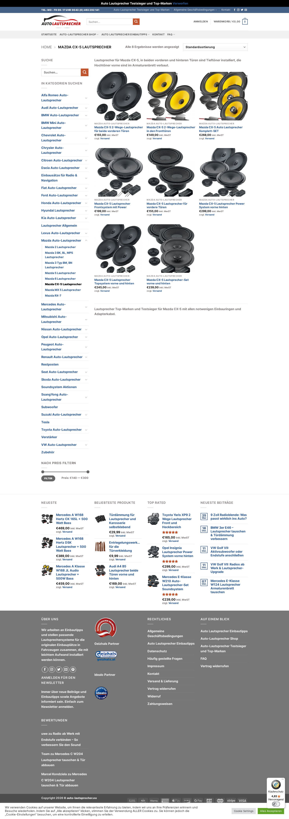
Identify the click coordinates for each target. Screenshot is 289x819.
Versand (105, 138)
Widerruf (154, 696)
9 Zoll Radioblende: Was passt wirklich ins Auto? (229, 516)
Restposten (50, 364)
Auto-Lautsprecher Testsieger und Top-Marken (141, 9)
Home (46, 47)
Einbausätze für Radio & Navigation (59, 177)
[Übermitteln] (136, 21)
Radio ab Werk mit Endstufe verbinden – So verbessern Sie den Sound (61, 739)
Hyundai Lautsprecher (58, 210)
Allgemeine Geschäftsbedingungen (194, 9)
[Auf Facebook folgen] (234, 10)
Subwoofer (49, 407)
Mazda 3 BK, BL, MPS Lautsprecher (59, 255)
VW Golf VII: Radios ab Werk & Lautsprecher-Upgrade (227, 568)
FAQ (169, 34)
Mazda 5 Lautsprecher (60, 273)
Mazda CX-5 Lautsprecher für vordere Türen (167, 205)
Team (45, 754)
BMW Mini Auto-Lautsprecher (53, 125)
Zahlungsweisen (159, 704)
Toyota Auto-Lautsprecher (61, 429)
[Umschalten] (86, 97)
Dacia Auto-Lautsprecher (60, 168)
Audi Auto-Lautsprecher (59, 108)
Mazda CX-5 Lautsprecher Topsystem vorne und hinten (114, 281)
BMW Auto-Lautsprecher (60, 115)
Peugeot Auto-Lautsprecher (52, 347)
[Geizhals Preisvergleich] (106, 659)
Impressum (155, 666)
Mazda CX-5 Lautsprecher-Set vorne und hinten (168, 281)
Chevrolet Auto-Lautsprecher (53, 137)
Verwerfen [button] (180, 3)
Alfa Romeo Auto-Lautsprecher (54, 97)
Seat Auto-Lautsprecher (59, 372)
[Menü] (282, 780)
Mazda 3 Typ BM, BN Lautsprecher (58, 265)
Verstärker (49, 437)
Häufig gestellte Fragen (164, 659)
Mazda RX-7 (53, 295)
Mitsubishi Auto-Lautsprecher (54, 319)
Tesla (45, 422)
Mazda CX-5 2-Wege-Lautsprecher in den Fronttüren (171, 129)
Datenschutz (157, 651)
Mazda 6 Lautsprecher (60, 278)
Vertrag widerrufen (161, 689)
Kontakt (225, 9)
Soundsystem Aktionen (59, 387)
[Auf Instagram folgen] (238, 10)
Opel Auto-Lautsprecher (59, 337)
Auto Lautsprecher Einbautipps (124, 34)
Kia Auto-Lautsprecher (58, 218)
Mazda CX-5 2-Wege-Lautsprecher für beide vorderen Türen (118, 129)
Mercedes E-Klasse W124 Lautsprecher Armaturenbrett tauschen (225, 586)
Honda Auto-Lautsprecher (61, 203)
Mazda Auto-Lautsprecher (61, 240)
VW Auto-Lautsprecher (58, 445)
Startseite (49, 34)
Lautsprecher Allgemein (59, 225)
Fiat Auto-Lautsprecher (58, 188)
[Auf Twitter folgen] (242, 10)
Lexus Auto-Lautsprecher (60, 233)
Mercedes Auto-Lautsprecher (53, 306)
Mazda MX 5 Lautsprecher (63, 289)
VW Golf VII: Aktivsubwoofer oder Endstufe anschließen (227, 551)
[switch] (276, 804)
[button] (200, 22)
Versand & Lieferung (162, 681)
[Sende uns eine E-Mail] (246, 10)
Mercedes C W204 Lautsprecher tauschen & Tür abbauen (63, 759)
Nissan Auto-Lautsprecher (61, 329)
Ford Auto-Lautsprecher (59, 195)
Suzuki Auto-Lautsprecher (61, 414)
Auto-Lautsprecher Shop (78, 34)
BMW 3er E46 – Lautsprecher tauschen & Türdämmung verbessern (228, 533)
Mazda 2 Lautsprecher (60, 247)
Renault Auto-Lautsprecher (61, 357)
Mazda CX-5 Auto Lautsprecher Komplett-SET (221, 129)
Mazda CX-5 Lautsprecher (63, 284)
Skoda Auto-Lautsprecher (60, 379)
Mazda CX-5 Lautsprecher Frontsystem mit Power (112, 205)
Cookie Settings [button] (243, 811)
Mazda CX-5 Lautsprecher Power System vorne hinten (222, 205)
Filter (48, 478)
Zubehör (47, 452)
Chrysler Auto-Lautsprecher (52, 150)
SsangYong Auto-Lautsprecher (54, 397)
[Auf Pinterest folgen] (73, 669)
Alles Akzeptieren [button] (271, 811)
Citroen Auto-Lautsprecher (61, 160)
